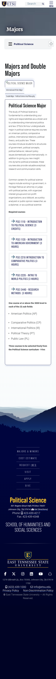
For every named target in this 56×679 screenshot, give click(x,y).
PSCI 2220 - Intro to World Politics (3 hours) (25, 277)
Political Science (28, 500)
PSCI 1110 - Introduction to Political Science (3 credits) (26, 225)
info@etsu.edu (42, 587)
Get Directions (40, 509)
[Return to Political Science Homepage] (51, 43)
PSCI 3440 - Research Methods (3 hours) (25, 291)
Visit (28, 471)
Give (28, 485)
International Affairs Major (14, 90)
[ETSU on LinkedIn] (30, 575)
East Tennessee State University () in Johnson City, (28, 559)
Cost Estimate (28, 458)
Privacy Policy (11, 590)
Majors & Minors (28, 451)
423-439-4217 (32, 513)
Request (28, 465)
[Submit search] (43, 4)
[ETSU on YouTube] (40, 575)
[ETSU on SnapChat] (49, 575)
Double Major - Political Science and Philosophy (20, 96)
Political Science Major (19, 83)
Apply (28, 478)
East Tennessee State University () (8, 4)
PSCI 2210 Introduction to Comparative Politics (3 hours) (27, 261)
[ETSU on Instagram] (21, 575)
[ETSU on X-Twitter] (12, 575)
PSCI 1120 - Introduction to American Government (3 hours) (26, 243)
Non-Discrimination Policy (38, 590)
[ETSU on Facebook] (4, 575)
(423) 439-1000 (17, 587)
